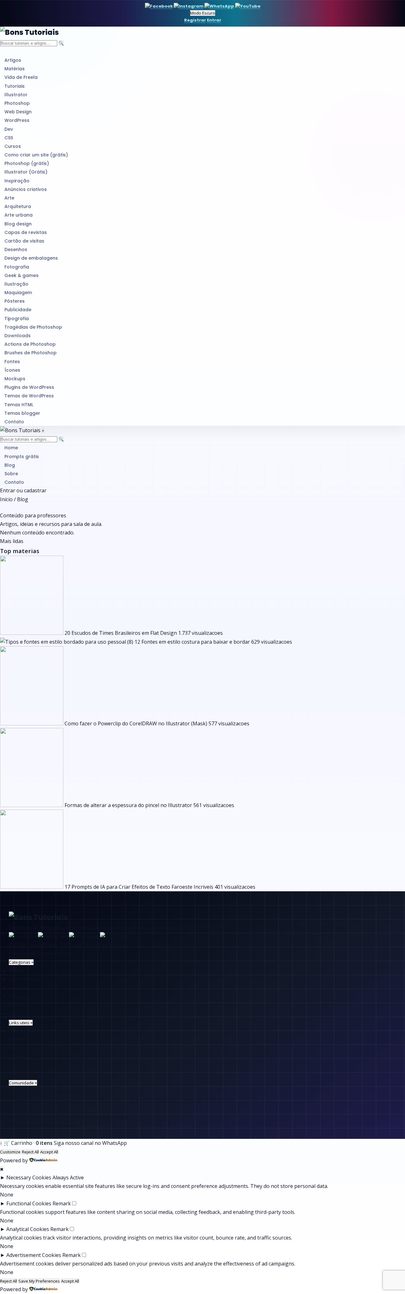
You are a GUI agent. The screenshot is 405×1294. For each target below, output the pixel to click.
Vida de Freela (21, 77)
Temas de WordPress (29, 396)
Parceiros (20, 1004)
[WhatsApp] (219, 6)
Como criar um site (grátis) (36, 155)
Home (11, 448)
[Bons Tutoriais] (202, 32)
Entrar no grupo (28, 1108)
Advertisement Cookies (33, 1255)
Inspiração (16, 181)
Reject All (30, 1152)
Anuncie (18, 987)
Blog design (18, 224)
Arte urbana (18, 215)
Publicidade (17, 309)
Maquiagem (18, 292)
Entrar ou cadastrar (23, 490)
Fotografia (16, 267)
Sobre (11, 473)
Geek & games (21, 275)
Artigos (12, 60)
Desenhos (15, 249)
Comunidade (23, 1083)
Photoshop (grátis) (26, 163)
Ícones (12, 370)
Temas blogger (22, 413)
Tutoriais (14, 86)
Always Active (68, 1177)
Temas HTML (18, 404)
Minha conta (24, 1048)
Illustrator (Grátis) (25, 172)
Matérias (14, 69)
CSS (8, 138)
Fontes (12, 361)
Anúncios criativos (25, 189)
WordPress (16, 120)
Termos (45, 953)
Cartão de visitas (24, 241)
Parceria (18, 996)
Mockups (14, 379)
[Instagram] (188, 6)
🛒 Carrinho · (28, 1142)
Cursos (12, 146)
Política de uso (26, 1065)
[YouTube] (247, 6)
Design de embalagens (31, 258)
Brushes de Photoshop (30, 353)
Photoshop (17, 103)
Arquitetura (17, 206)
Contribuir (21, 979)
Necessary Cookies (28, 1177)
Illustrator (16, 95)
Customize (10, 1152)
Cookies (63, 953)
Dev (8, 129)
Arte (9, 198)
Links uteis (21, 1023)
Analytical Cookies (27, 1229)
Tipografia (16, 318)
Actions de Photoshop (30, 344)
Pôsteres (14, 301)
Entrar (214, 20)
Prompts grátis (21, 456)
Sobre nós (21, 1030)
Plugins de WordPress (29, 387)
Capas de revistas (25, 232)
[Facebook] (159, 6)
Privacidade (22, 953)
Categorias (21, 962)
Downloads (17, 335)
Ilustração (16, 284)
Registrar (195, 20)
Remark (62, 1203)
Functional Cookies (28, 1203)
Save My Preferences (39, 1281)
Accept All (49, 1152)
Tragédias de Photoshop (33, 327)
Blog (9, 465)
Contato (14, 422)
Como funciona (27, 1056)
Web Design (18, 112)
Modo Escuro (202, 13)
